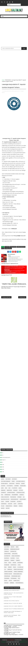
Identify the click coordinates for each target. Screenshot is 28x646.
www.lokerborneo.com (6, 515)
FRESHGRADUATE (6, 457)
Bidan (13, 481)
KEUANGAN (6, 564)
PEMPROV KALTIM (8, 573)
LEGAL (19, 564)
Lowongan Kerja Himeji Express (11, 600)
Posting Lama (22, 297)
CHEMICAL (6, 551)
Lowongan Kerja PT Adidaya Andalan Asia (14, 608)
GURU (2, 488)
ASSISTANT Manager (5, 481)
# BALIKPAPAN (13, 246)
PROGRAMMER (15, 494)
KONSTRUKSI (13, 564)
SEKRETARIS (3, 503)
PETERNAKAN (13, 578)
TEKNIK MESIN (8, 80)
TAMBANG (12, 582)
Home (3, 80)
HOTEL (10, 562)
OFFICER (21, 490)
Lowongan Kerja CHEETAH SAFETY (12, 590)
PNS (2, 494)
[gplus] (10, 2)
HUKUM (14, 562)
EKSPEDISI (6, 558)
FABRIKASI (6, 560)
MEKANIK (15, 490)
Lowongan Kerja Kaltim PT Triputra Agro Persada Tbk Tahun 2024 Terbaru (13, 287)
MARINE (10, 567)
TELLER (2, 506)
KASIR (20, 488)
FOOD (5, 562)
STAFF (15, 503)
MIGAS (14, 567)
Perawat (19, 497)
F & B (17, 558)
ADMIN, (4, 91)
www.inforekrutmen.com (6, 516)
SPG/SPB (10, 503)
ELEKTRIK (3, 485)
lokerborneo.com (23, 642)
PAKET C (4, 459)
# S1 (3, 248)
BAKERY (12, 546)
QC (23, 497)
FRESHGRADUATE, (15, 91)
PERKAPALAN (7, 576)
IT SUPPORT (14, 488)
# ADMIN (7, 246)
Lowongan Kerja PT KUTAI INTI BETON (13, 603)
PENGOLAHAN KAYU (18, 573)
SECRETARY (13, 501)
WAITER (2, 508)
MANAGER (3, 490)
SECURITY (19, 501)
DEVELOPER (11, 483)
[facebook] (5, 2)
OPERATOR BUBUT (11, 492)
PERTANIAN (6, 578)
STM (3, 471)
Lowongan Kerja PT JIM (6, 275)
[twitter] (7, 2)
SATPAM (7, 501)
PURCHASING (13, 497)
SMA (3, 464)
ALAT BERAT (8, 479)
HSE (9, 488)
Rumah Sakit (16, 580)
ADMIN (2, 479)
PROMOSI (22, 494)
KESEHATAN (20, 562)
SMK (3, 467)
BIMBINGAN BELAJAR (14, 549)
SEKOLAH (6, 582)
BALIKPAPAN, (9, 91)
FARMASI (12, 560)
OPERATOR (3, 492)
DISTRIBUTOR (7, 555)
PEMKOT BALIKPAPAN (18, 569)
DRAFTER (18, 483)
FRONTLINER (23, 485)
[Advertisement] (14, 33)
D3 (2, 452)
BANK (17, 546)
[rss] (20, 1)
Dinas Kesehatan (16, 555)
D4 (2, 455)
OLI (5, 569)
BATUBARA (6, 549)
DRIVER (22, 483)
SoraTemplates (10, 639)
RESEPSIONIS (23, 499)
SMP (3, 469)
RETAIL (5, 580)
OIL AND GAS (20, 567)
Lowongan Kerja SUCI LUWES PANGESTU (13, 606)
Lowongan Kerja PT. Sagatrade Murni (9, 263)
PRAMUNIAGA (7, 494)
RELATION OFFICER (5, 499)
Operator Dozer (20, 492)
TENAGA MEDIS (9, 506)
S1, (20, 91)
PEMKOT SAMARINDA (18, 571)
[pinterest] (12, 2)
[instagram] (2, 2)
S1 (2, 462)
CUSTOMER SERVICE (20, 481)
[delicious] (26, 1)
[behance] (23, 1)
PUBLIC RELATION (5, 497)
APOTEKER (14, 479)
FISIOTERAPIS (10, 485)
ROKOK (10, 580)
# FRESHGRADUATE (21, 246)
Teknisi (20, 506)
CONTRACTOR (13, 551)
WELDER (7, 508)
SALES (2, 501)
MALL (5, 567)
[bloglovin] (15, 1)
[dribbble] (18, 1)
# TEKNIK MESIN (8, 248)
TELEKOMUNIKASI (19, 582)
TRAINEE (15, 506)
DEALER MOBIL (7, 553)
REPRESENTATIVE (14, 499)
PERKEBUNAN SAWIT (16, 576)
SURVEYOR (20, 503)
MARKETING (9, 490)
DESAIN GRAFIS (4, 483)
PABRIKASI (10, 569)
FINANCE (18, 560)
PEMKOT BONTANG (8, 571)
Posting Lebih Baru (6, 297)
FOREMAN (16, 485)
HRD (6, 488)
